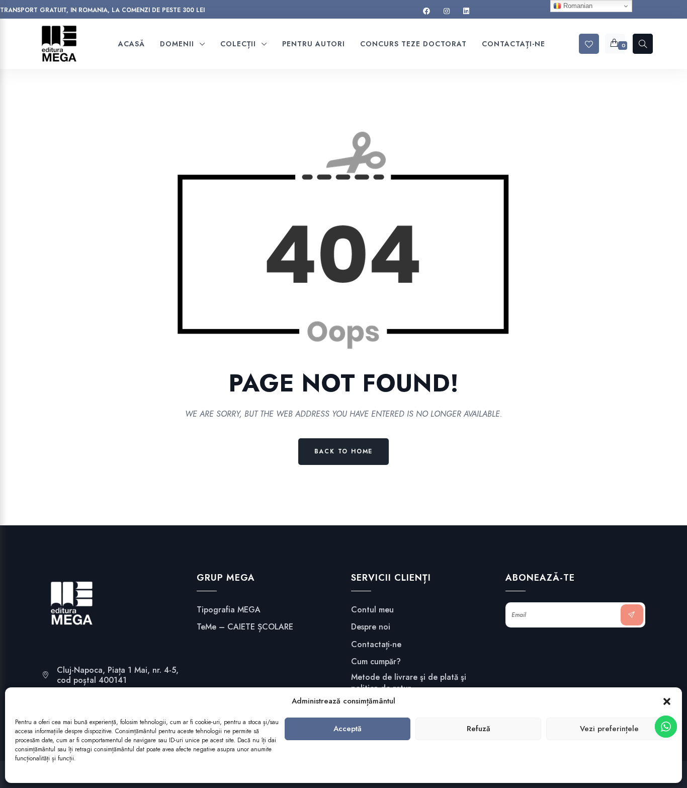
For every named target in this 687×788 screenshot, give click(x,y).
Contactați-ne (376, 644)
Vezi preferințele (609, 729)
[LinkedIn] (466, 11)
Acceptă (347, 729)
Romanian (576, 6)
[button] (667, 701)
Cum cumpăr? (376, 661)
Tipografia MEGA (229, 609)
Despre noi (370, 627)
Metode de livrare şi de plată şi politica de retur (408, 683)
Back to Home (343, 451)
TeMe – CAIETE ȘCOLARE (245, 627)
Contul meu (372, 609)
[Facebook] (426, 11)
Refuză (478, 729)
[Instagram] (447, 11)
